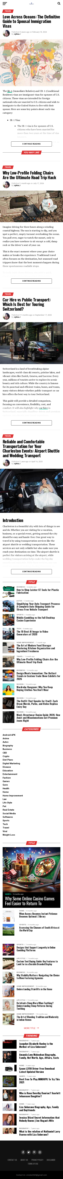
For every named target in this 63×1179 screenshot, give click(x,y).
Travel (6, 828)
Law (4, 799)
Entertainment (10, 774)
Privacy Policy (37, 1160)
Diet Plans (8, 760)
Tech (5, 824)
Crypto (6, 756)
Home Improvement (13, 795)
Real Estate (8, 810)
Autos (5, 742)
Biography (8, 745)
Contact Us (12, 1160)
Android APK (9, 735)
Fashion (7, 778)
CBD (5, 753)
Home (6, 792)
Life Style (7, 803)
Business (7, 749)
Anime (6, 738)
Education (8, 770)
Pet (4, 806)
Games (6, 781)
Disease (7, 767)
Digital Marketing (11, 763)
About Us (24, 1160)
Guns (5, 785)
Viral (5, 831)
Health (6, 788)
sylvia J (17, 34)
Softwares (8, 817)
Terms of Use (33, 1163)
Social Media (9, 813)
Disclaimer (51, 1160)
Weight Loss (9, 835)
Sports (6, 820)
